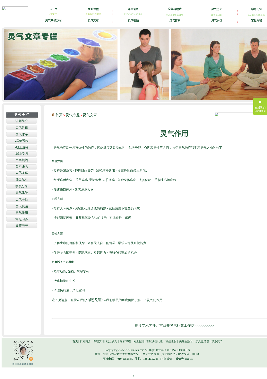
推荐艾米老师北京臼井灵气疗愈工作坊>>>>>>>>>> (174, 325)
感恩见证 (95, 300)
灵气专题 (73, 115)
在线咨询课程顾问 (260, 109)
